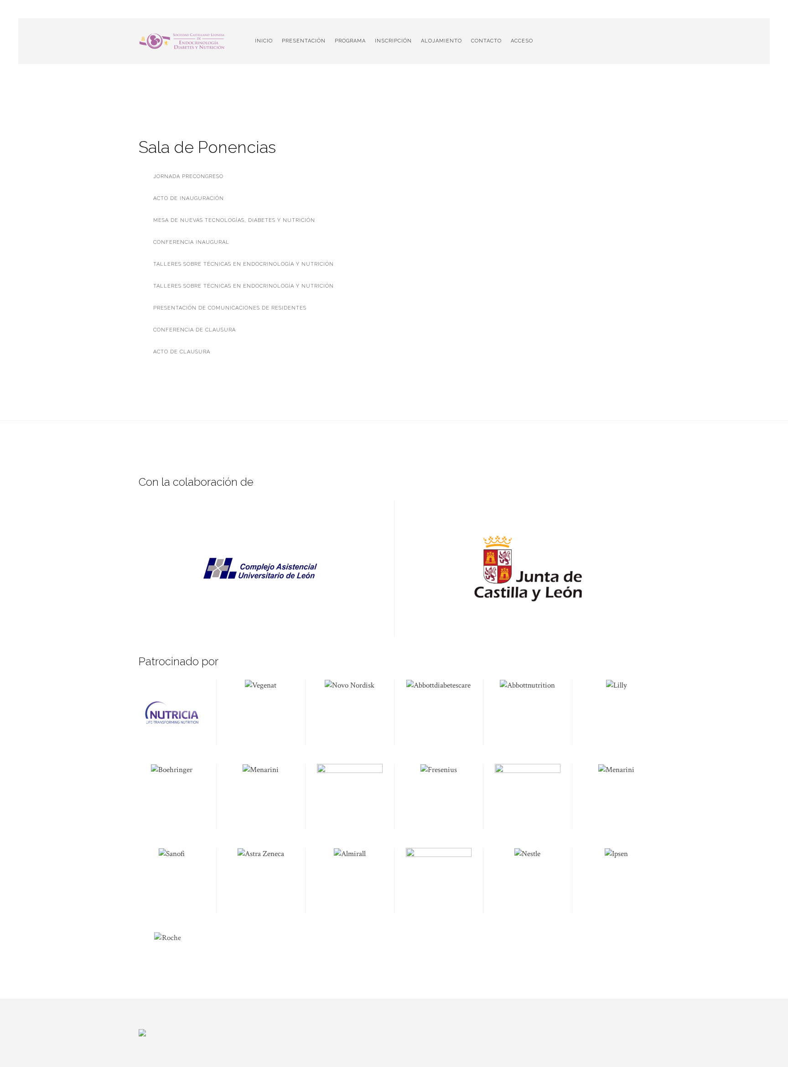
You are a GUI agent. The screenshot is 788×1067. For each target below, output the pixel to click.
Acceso (522, 41)
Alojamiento (441, 41)
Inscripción (393, 41)
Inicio (264, 41)
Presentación (304, 41)
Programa (350, 41)
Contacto (486, 41)
